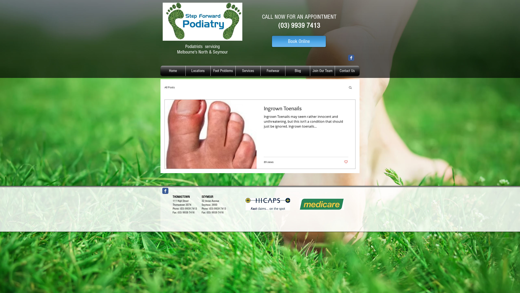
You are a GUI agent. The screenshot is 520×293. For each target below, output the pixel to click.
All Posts (170, 87)
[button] (350, 88)
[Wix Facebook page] (351, 58)
